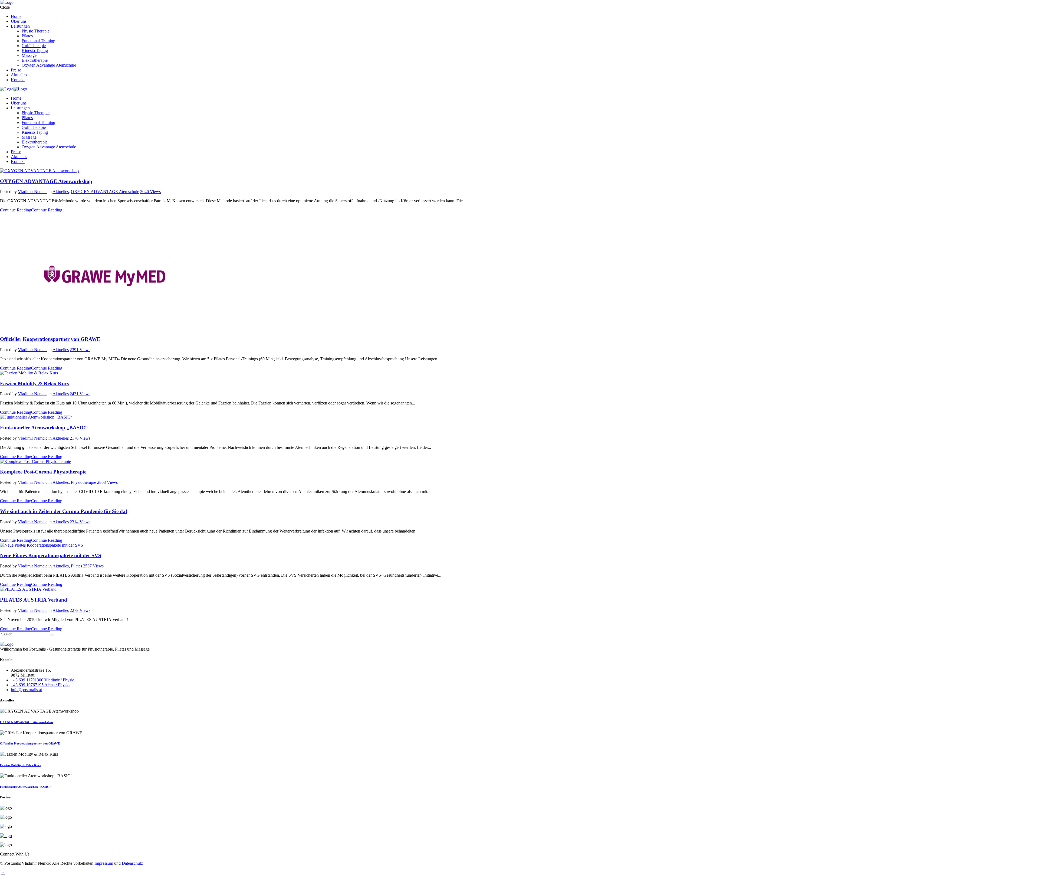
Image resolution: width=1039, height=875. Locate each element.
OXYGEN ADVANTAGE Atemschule (105, 191)
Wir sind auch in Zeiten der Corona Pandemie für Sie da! (63, 511)
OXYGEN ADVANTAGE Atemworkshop (46, 181)
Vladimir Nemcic (32, 191)
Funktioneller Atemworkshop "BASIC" (25, 786)
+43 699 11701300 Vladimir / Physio (42, 680)
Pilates (76, 566)
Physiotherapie (83, 482)
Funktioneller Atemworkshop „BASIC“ (44, 427)
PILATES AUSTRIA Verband (33, 600)
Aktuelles (60, 191)
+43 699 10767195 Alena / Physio (40, 685)
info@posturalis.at (26, 689)
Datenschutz (132, 863)
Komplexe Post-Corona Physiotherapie (43, 472)
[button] (3, 872)
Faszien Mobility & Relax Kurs (34, 383)
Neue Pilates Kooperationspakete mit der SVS (50, 555)
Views (150, 191)
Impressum (103, 863)
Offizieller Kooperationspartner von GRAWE (50, 339)
